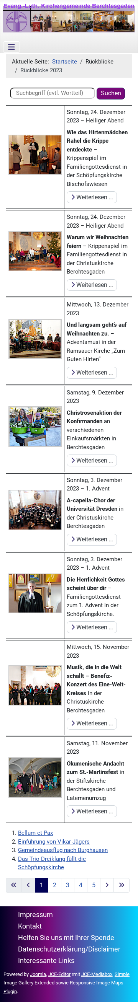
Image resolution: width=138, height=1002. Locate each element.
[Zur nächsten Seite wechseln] (107, 885)
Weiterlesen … (94, 197)
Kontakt (30, 926)
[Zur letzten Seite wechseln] (121, 885)
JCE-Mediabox (96, 974)
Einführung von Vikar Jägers (54, 841)
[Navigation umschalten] (11, 47)
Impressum (35, 915)
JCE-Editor (59, 974)
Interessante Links (46, 961)
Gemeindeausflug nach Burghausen (63, 850)
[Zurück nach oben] (125, 988)
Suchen (111, 93)
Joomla (38, 974)
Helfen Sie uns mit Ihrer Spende (66, 938)
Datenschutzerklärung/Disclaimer (69, 949)
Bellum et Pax (35, 832)
